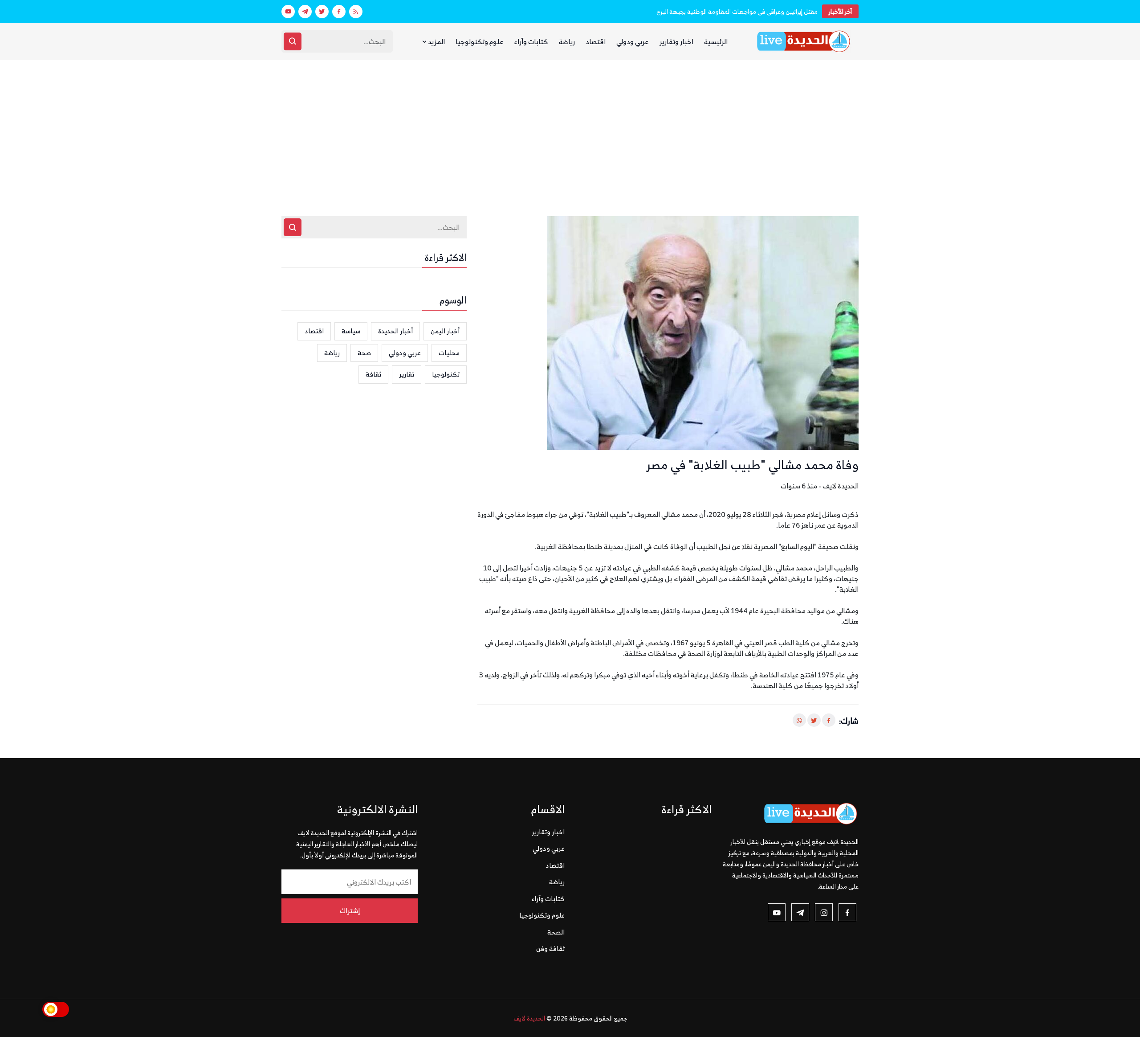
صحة (364, 353)
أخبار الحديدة (395, 331)
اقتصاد (596, 41)
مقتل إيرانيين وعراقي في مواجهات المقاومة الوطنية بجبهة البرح (737, 11)
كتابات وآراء (531, 41)
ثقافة (373, 374)
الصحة (556, 932)
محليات (449, 353)
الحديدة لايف (529, 1018)
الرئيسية (716, 41)
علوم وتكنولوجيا (480, 41)
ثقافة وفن (550, 949)
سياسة (351, 331)
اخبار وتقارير (676, 41)
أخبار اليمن (445, 331)
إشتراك (350, 910)
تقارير (406, 374)
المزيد (436, 41)
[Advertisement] (570, 127)
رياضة (567, 41)
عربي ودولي (632, 41)
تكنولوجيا (446, 374)
